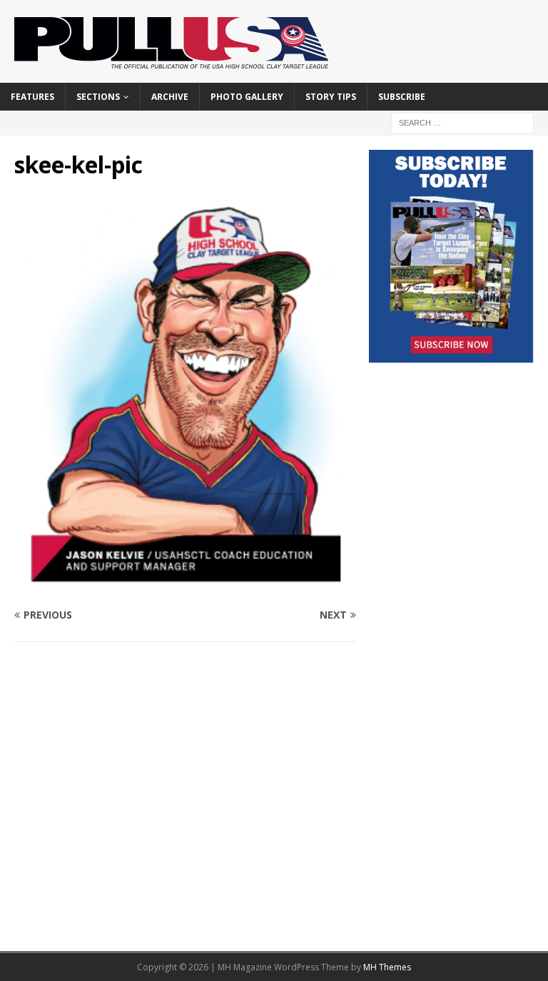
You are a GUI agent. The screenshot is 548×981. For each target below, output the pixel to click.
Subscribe (401, 97)
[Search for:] (462, 121)
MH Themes (387, 967)
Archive (169, 97)
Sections (98, 97)
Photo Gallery (246, 97)
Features (32, 97)
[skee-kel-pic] (185, 587)
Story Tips (330, 97)
